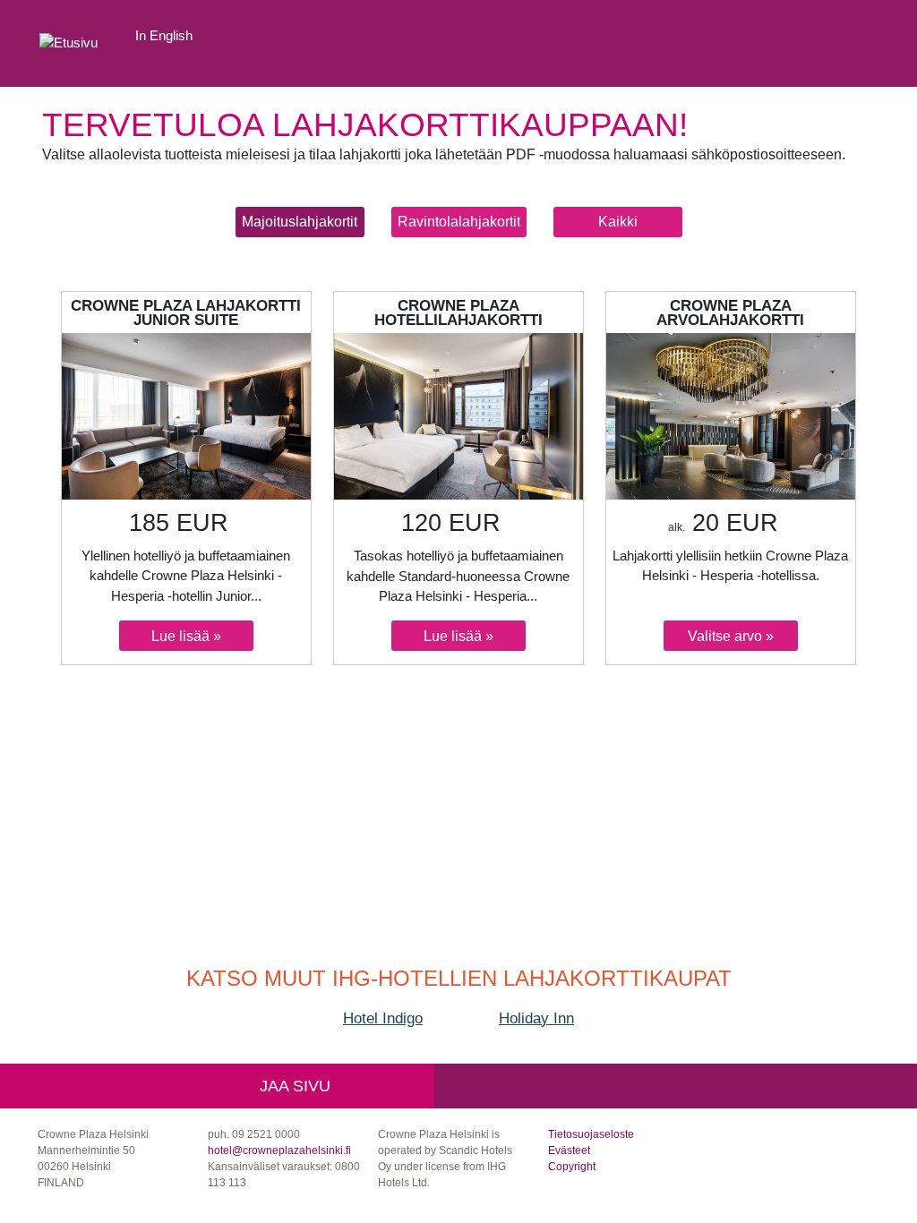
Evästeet (569, 1150)
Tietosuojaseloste (591, 1134)
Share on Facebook (354, 1086)
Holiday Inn (536, 1018)
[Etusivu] (68, 43)
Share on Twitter (394, 1086)
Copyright (572, 1166)
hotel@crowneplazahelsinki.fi (279, 1150)
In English (164, 35)
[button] (300, 222)
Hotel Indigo (383, 1018)
